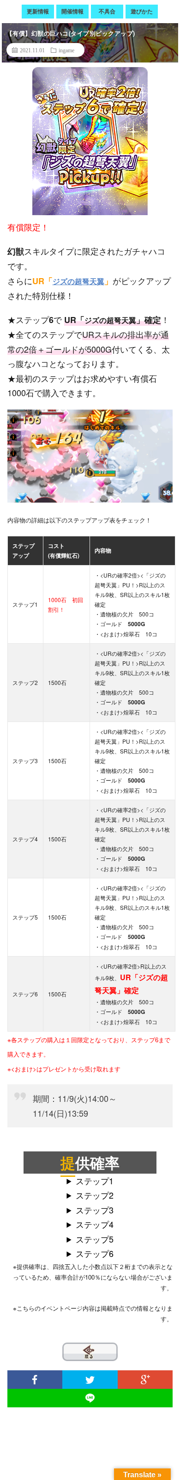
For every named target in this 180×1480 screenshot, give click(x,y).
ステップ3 (95, 1210)
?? (68, 1351)
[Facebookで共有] (35, 1379)
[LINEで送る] (90, 1398)
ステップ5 (95, 1239)
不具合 (107, 11)
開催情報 (72, 11)
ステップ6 (95, 1253)
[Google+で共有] (145, 1379)
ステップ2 (95, 1195)
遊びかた (142, 11)
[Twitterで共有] (90, 1379)
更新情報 (38, 11)
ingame (66, 50)
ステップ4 (95, 1224)
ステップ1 (95, 1181)
